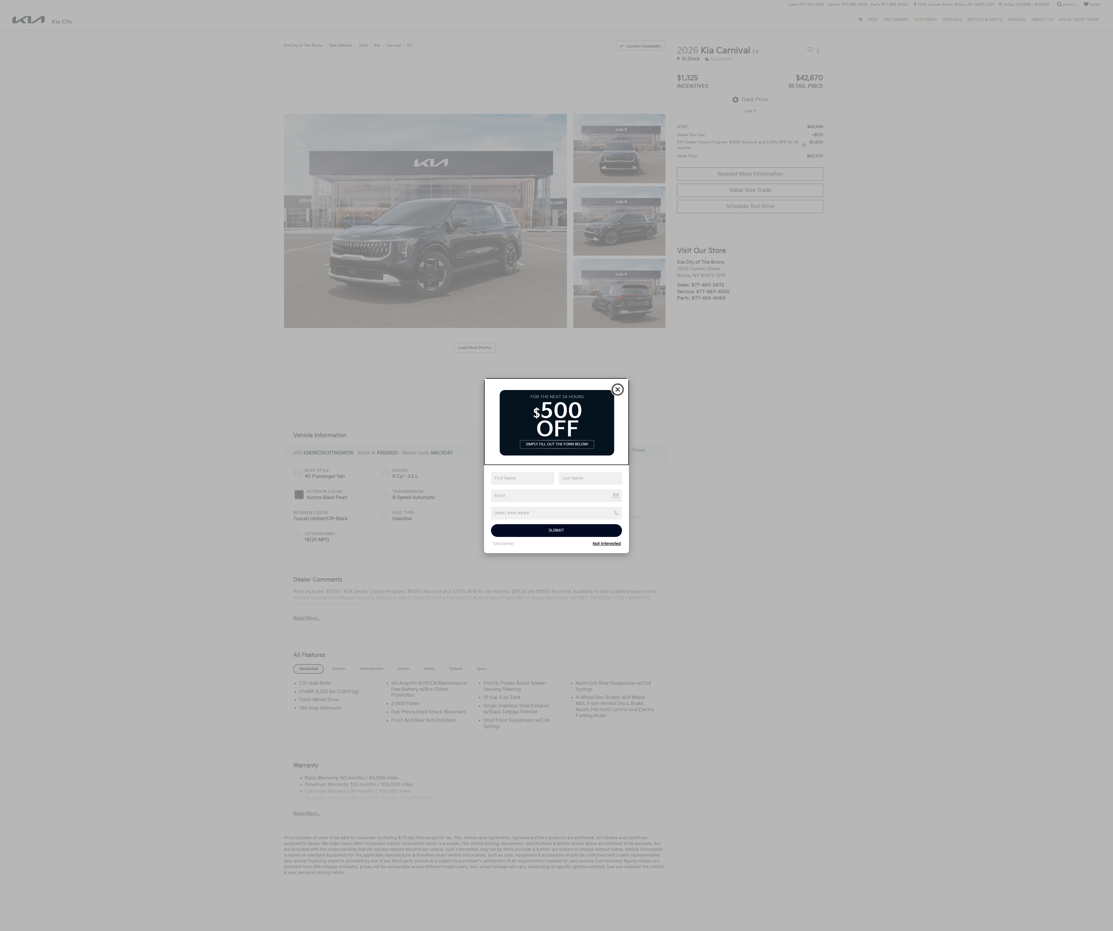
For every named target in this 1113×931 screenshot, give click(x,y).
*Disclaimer (503, 543)
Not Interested (607, 543)
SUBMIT (556, 530)
